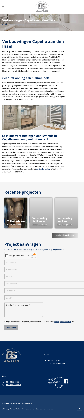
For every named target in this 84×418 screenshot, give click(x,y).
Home (4, 25)
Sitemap (39, 409)
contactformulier (43, 169)
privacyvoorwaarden (62, 321)
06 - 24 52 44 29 (12, 382)
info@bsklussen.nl (13, 384)
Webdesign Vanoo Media (11, 409)
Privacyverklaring (28, 409)
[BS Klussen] (42, 6)
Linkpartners (48, 409)
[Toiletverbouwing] (15, 213)
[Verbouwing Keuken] (66, 213)
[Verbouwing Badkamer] (41, 213)
